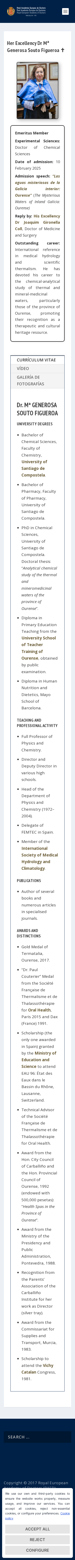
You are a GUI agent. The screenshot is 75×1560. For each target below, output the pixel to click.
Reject (37, 1539)
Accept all (37, 1529)
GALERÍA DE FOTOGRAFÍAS (30, 381)
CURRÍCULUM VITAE (36, 360)
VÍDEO (23, 368)
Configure (37, 1550)
